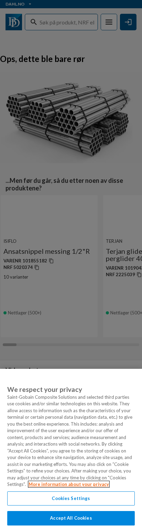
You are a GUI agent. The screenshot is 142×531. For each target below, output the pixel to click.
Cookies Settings (71, 498)
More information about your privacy (69, 484)
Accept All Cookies (71, 518)
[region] (71, 450)
